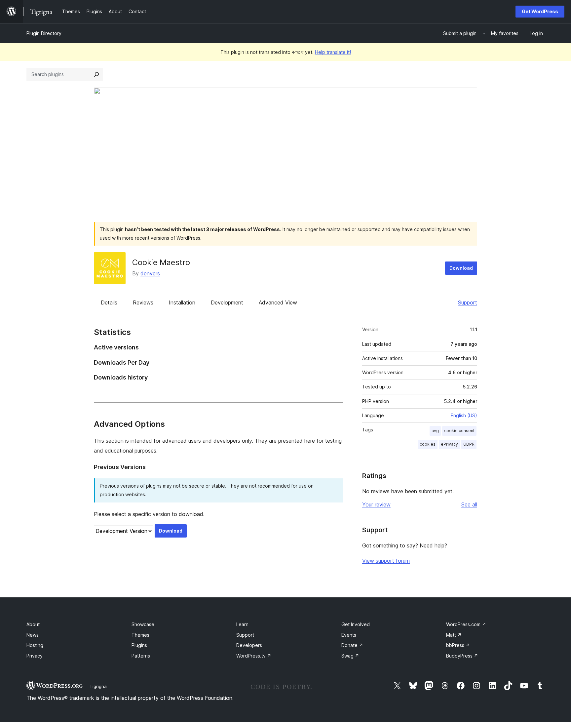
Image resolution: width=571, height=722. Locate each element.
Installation (182, 302)
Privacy (34, 656)
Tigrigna (98, 686)
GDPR (469, 444)
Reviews (143, 302)
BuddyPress (462, 656)
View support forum (386, 560)
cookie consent (459, 430)
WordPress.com (466, 624)
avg (435, 430)
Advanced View (278, 302)
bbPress (458, 645)
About (33, 624)
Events (348, 635)
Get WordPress (540, 11)
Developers (249, 645)
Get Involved (355, 624)
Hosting (34, 645)
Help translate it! (333, 52)
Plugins (139, 645)
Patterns (141, 656)
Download (461, 268)
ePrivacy (449, 444)
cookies (428, 444)
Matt (454, 635)
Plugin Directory (43, 33)
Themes (140, 635)
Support (467, 302)
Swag (350, 656)
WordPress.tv (253, 656)
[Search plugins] (96, 74)
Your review (376, 504)
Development (227, 302)
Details (109, 302)
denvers (150, 273)
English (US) (464, 415)
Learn (242, 624)
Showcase (143, 624)
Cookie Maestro (161, 262)
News (32, 635)
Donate (352, 645)
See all (469, 504)
